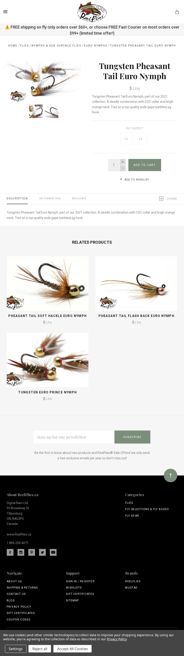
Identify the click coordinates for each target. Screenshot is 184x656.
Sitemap (72, 600)
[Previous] (15, 69)
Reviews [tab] (79, 198)
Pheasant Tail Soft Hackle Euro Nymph (47, 316)
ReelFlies (132, 581)
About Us (14, 581)
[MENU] (6, 11)
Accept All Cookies (72, 648)
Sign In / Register (80, 581)
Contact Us (16, 594)
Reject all (39, 648)
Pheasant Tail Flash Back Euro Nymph (136, 316)
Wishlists (74, 587)
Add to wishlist (136, 179)
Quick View (47, 285)
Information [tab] (50, 198)
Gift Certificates (21, 613)
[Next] (72, 69)
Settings (16, 648)
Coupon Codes (18, 619)
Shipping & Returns (22, 587)
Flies (129, 502)
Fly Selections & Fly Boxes (147, 509)
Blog (11, 600)
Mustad (131, 587)
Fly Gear (132, 515)
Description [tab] (17, 198)
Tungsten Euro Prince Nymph (47, 392)
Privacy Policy (19, 606)
